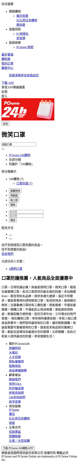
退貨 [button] (24, 75)
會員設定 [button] (33, 75)
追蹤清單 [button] (15, 75)
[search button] (2, 148)
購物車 (5, 59)
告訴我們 (7, 253)
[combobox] (40, 136)
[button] (40, 25)
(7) (24, 183)
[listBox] (40, 227)
